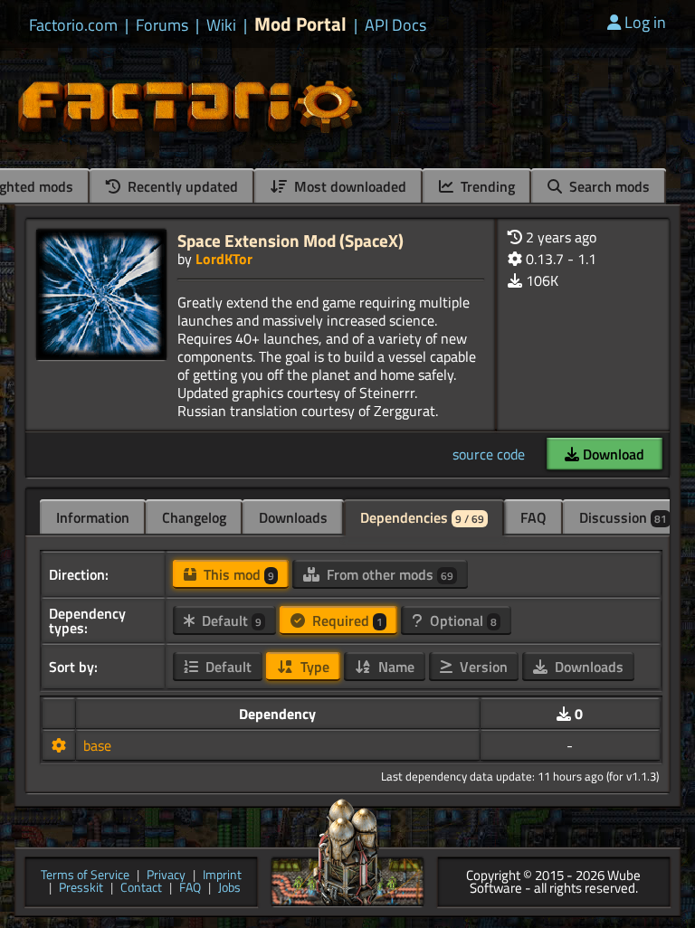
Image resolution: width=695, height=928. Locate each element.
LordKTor (223, 259)
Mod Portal (300, 23)
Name (394, 666)
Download (611, 454)
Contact (141, 888)
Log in (645, 22)
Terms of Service (85, 876)
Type (313, 666)
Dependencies (422, 517)
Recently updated (181, 186)
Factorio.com (73, 25)
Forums (162, 25)
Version (482, 666)
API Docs (395, 25)
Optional (461, 620)
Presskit (81, 888)
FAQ (533, 517)
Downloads (293, 517)
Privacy (166, 876)
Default (230, 620)
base (97, 745)
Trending (486, 186)
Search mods (608, 186)
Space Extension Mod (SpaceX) (290, 240)
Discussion (623, 517)
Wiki (221, 25)
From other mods (388, 574)
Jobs (229, 888)
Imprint (222, 876)
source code (488, 454)
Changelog (194, 517)
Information (92, 517)
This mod (237, 574)
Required (346, 620)
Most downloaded (348, 186)
